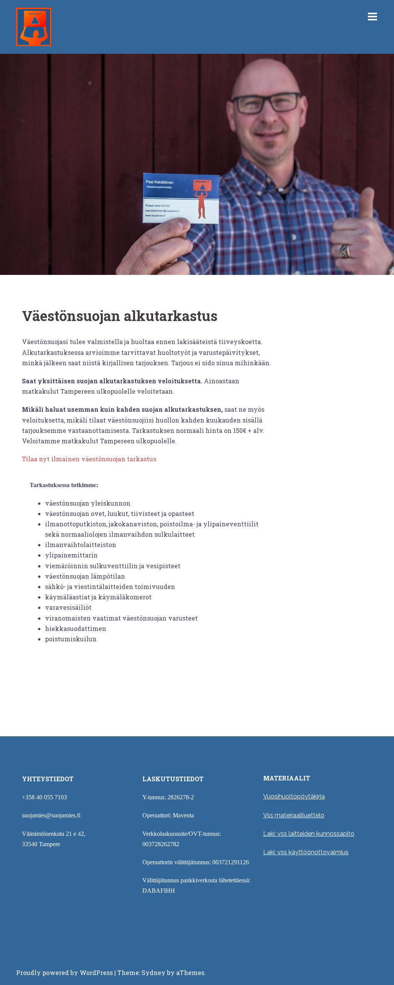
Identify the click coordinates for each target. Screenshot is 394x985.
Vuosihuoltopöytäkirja (294, 796)
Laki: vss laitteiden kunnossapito (308, 833)
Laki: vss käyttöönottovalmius (306, 852)
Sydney (153, 972)
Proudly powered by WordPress (64, 972)
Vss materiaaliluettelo (293, 815)
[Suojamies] (33, 26)
